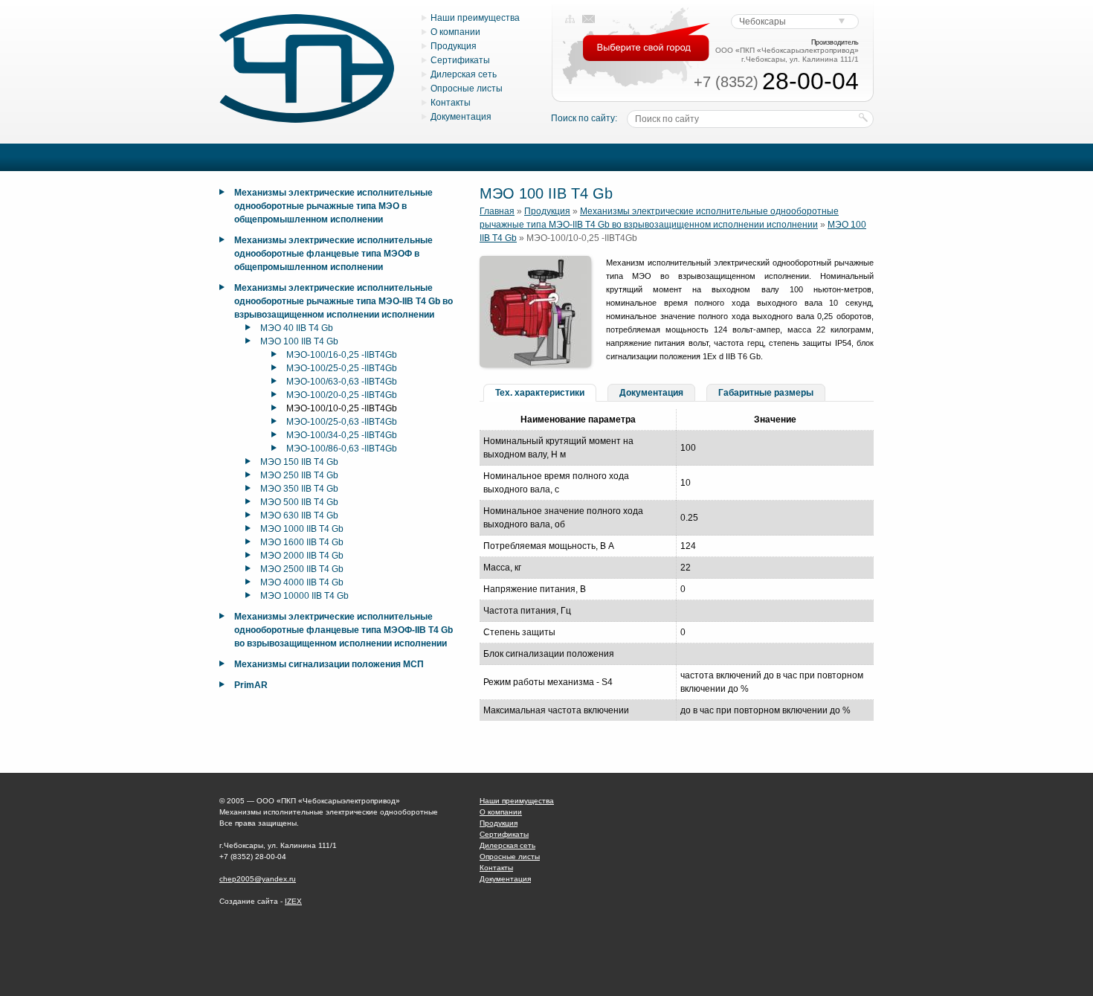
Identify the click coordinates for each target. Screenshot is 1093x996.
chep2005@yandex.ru (257, 879)
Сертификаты (460, 60)
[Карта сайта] (570, 19)
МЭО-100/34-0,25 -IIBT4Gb (341, 435)
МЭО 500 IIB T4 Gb (299, 502)
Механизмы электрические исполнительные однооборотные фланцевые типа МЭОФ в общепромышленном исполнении (333, 253)
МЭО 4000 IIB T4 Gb (302, 582)
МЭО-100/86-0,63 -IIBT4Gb (341, 448)
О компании (455, 32)
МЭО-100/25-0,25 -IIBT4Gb (341, 368)
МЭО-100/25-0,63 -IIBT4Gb (341, 422)
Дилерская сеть (464, 74)
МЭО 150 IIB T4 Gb (299, 462)
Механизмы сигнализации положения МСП (329, 664)
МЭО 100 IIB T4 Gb (299, 341)
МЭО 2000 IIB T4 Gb (302, 555)
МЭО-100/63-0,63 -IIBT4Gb (341, 381)
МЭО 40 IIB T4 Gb (296, 328)
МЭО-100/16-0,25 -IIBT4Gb (341, 355)
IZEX (293, 901)
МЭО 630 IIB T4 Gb (299, 515)
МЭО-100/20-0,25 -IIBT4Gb (341, 395)
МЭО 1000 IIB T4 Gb (302, 529)
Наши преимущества (475, 18)
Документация (461, 117)
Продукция (454, 46)
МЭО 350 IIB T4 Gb (299, 488)
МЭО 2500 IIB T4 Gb (302, 569)
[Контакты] (588, 19)
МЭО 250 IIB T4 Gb (299, 475)
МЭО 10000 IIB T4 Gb (304, 596)
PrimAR (251, 685)
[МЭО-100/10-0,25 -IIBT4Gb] (535, 364)
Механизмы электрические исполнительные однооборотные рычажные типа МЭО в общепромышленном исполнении (333, 206)
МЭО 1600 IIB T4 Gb (302, 542)
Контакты (451, 102)
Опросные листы (467, 88)
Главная (497, 211)
